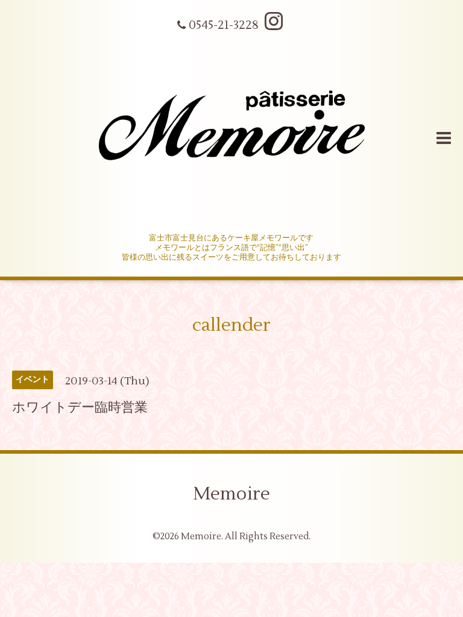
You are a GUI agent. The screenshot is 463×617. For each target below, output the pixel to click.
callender (231, 325)
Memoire (231, 494)
